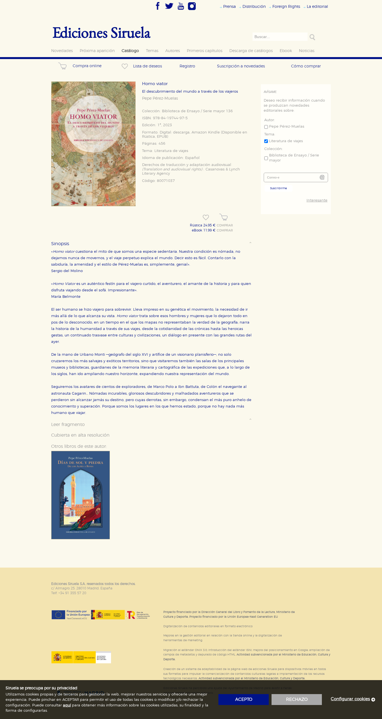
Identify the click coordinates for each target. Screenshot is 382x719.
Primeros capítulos (204, 51)
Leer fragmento (68, 424)
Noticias (306, 51)
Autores (172, 51)
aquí (67, 705)
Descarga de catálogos (251, 51)
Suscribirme (278, 188)
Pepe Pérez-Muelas (160, 98)
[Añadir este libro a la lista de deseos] (206, 217)
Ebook (286, 51)
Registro (187, 66)
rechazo (297, 699)
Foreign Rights (286, 6)
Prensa (229, 6)
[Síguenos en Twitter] (169, 10)
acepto (243, 699)
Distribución (254, 6)
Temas (152, 51)
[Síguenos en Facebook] (158, 10)
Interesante (316, 200)
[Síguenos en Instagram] (192, 10)
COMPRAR (225, 225)
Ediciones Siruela (101, 32)
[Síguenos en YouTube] (181, 10)
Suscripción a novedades (241, 66)
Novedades (62, 51)
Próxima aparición (97, 51)
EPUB (162, 137)
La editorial (317, 6)
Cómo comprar (306, 66)
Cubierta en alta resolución (80, 435)
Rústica (148, 137)
